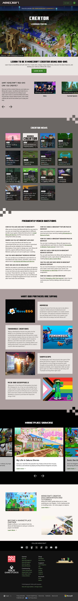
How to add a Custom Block (53, 259)
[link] (21, 547)
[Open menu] (74, 3)
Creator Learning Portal (27, 570)
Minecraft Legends (26, 564)
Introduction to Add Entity (49, 270)
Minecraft (24, 558)
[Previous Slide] (4, 33)
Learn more (20, 469)
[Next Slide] (74, 33)
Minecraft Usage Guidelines (28, 586)
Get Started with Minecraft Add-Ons (24, 261)
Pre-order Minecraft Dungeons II (43, 8)
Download (40, 572)
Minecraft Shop (41, 560)
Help (39, 566)
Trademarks (47, 595)
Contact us (40, 574)
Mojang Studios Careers (27, 572)
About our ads (55, 595)
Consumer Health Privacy (31, 595)
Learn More (45, 507)
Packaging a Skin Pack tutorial (54, 278)
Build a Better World (26, 574)
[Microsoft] (69, 596)
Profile (39, 578)
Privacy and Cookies (21, 595)
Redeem (40, 580)
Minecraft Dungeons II (26, 560)
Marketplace (41, 558)
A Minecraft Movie (26, 576)
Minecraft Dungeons (26, 562)
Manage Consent (38, 586)
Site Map (40, 570)
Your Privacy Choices (32, 597)
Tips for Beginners (42, 564)
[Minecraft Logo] (10, 3)
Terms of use (41, 595)
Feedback (40, 568)
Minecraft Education (26, 566)
